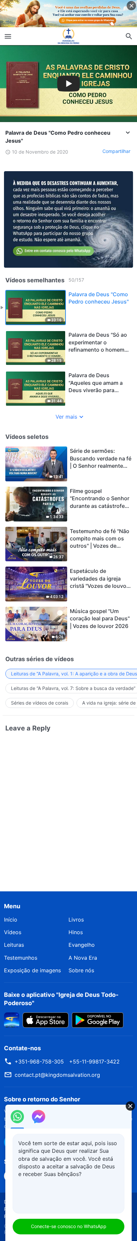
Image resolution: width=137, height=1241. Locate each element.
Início (10, 919)
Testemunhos (20, 957)
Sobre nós (81, 970)
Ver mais (66, 416)
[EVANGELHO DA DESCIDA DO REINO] (68, 36)
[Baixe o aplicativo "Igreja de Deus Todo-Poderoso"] (11, 1019)
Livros (76, 919)
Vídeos (12, 932)
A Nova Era (82, 957)
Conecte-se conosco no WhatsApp (68, 1226)
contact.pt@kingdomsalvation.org (57, 1074)
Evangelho (81, 944)
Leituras (14, 944)
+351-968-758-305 (39, 1061)
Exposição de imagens (32, 970)
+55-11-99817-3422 (94, 1061)
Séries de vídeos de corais (39, 703)
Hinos (75, 932)
